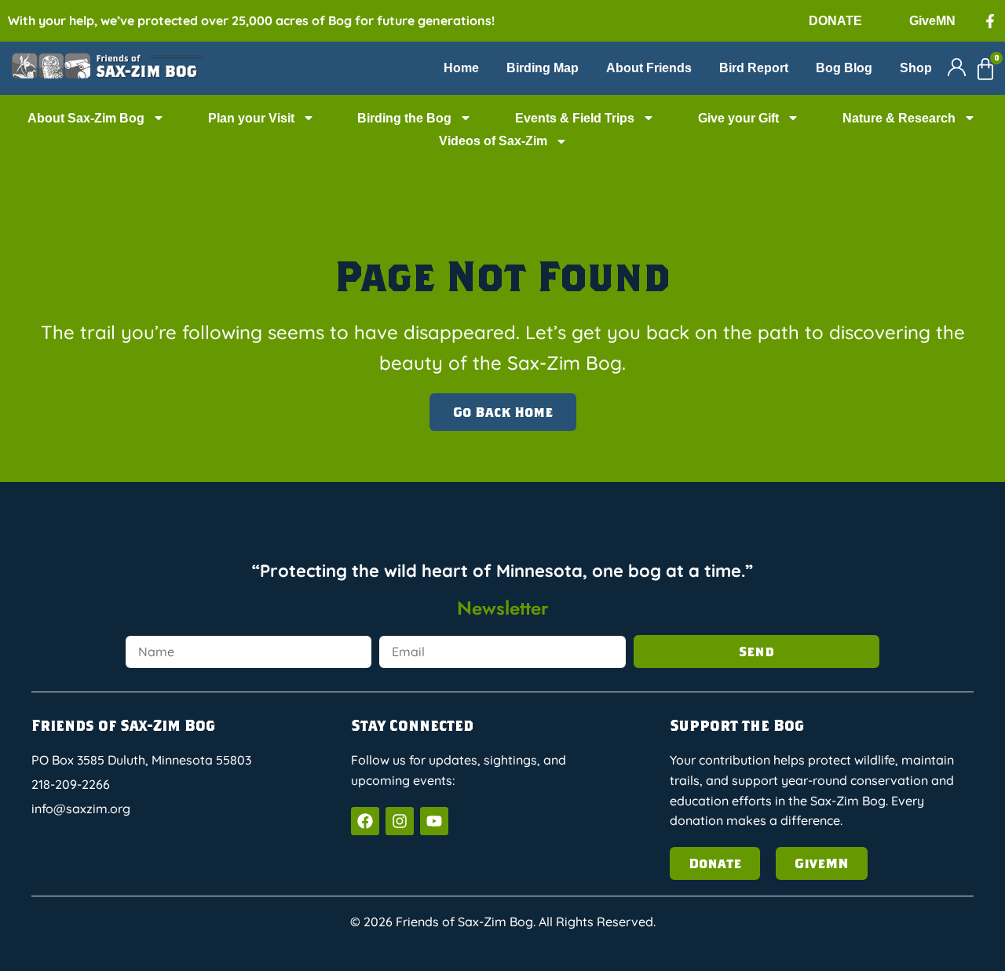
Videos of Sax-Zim (493, 141)
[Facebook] (365, 821)
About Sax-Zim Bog (85, 118)
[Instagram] (400, 821)
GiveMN (932, 20)
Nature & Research (899, 118)
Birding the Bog (404, 118)
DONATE (835, 20)
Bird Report (753, 68)
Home (461, 68)
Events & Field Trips (574, 118)
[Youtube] (434, 821)
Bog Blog (844, 68)
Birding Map (542, 68)
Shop (916, 68)
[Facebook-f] (990, 21)
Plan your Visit (251, 118)
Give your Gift (738, 118)
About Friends (649, 68)
